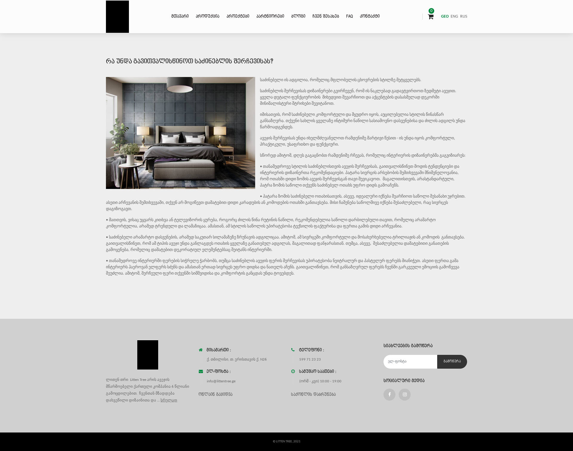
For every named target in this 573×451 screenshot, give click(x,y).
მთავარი (180, 16)
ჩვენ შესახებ (325, 16)
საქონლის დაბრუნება (313, 394)
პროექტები (238, 16)
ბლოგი (298, 16)
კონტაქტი (370, 16)
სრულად (169, 400)
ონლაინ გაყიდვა (215, 394)
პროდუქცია (207, 16)
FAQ (349, 16)
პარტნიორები (270, 16)
